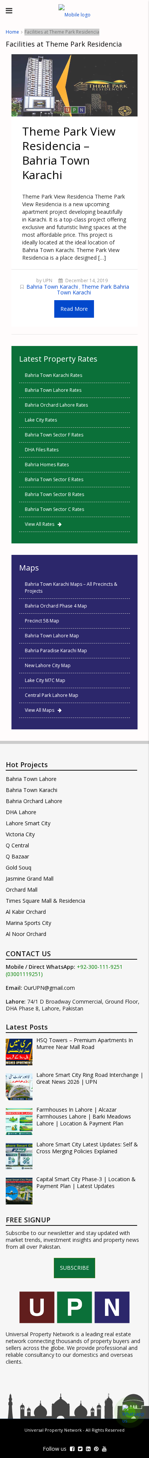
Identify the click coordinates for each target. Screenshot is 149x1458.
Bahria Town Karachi (52, 286)
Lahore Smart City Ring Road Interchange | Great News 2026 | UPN (89, 1078)
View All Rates (41, 524)
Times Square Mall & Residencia (45, 900)
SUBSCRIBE (74, 1267)
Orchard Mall (21, 889)
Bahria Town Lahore (31, 778)
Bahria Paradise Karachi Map (56, 650)
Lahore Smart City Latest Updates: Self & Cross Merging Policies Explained (87, 1148)
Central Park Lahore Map (51, 695)
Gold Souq (18, 867)
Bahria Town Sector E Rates (54, 479)
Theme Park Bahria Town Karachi (93, 289)
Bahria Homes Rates (47, 464)
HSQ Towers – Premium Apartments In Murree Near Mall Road (84, 1044)
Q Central (17, 845)
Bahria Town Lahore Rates (53, 390)
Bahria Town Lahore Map (52, 635)
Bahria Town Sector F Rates (54, 435)
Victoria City (20, 834)
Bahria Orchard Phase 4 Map (56, 606)
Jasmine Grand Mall (29, 878)
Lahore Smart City (28, 823)
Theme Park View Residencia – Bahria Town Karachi (68, 153)
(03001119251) (24, 974)
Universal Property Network (53, 1430)
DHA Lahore (21, 812)
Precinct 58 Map (42, 620)
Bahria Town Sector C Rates (54, 509)
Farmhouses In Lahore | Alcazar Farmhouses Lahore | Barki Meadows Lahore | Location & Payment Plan (83, 1116)
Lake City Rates (41, 420)
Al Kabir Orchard (26, 911)
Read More (74, 308)
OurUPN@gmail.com (49, 987)
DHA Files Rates (41, 449)
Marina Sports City (28, 922)
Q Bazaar (17, 856)
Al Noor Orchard (26, 934)
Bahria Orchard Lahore (34, 801)
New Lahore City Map (48, 665)
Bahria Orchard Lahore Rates (56, 405)
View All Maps (41, 710)
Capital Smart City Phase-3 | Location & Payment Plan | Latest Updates (86, 1183)
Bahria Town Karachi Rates (53, 375)
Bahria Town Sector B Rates (54, 494)
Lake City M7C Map (45, 680)
